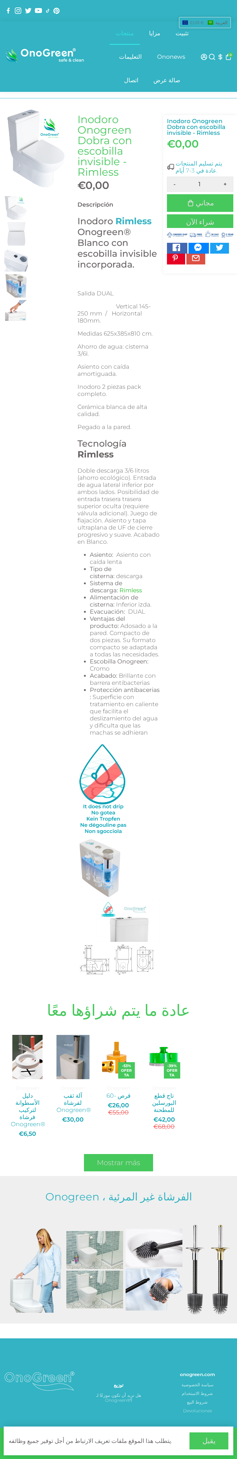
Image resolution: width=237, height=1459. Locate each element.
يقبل (208, 1440)
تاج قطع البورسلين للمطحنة (164, 1103)
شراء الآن (200, 222)
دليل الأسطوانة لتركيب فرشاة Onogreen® (27, 1110)
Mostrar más (118, 1162)
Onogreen (27, 1088)
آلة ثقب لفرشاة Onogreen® (73, 1103)
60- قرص (118, 1095)
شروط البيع (197, 1402)
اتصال (131, 80)
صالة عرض (166, 80)
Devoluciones (197, 1410)
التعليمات (130, 56)
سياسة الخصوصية (197, 1384)
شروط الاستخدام (197, 1393)
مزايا (154, 33)
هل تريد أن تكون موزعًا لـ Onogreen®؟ (118, 1398)
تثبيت (182, 33)
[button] (205, 22)
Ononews (171, 56)
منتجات (125, 33)
